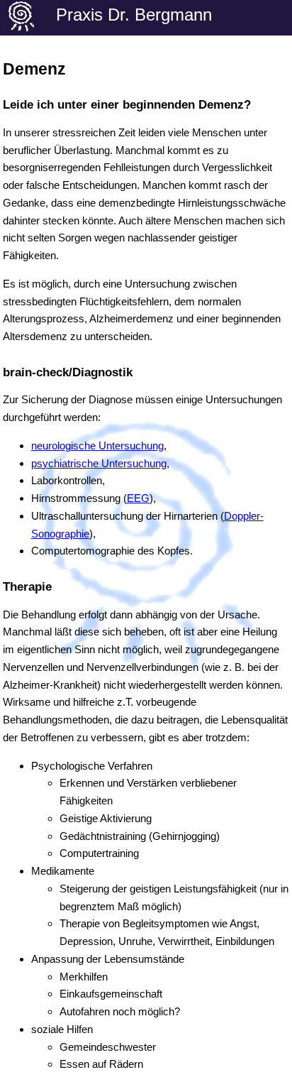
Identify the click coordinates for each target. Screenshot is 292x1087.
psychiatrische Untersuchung (99, 463)
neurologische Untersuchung (97, 445)
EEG (138, 498)
